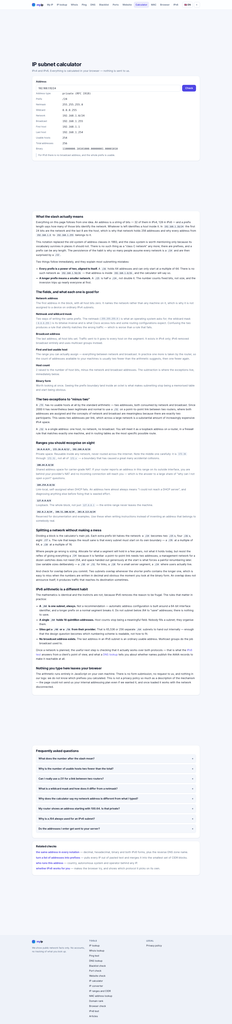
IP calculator (96, 980)
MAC (153, 4)
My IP (50, 4)
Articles (93, 1016)
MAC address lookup (100, 995)
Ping (84, 4)
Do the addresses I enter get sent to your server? (69, 828)
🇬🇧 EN (187, 4)
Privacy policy (154, 945)
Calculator (141, 4)
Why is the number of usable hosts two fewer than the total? (76, 768)
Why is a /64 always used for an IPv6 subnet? (67, 818)
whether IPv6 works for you (53, 868)
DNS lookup (110, 654)
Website (127, 4)
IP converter (96, 985)
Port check (95, 970)
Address (41, 81)
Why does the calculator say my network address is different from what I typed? (88, 798)
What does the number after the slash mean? (67, 758)
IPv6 (175, 4)
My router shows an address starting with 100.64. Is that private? (79, 808)
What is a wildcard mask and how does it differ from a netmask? (78, 788)
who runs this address (49, 863)
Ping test (94, 955)
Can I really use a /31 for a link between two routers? (71, 778)
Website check (97, 975)
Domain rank (96, 1000)
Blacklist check (97, 965)
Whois (74, 4)
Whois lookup (96, 950)
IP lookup (62, 4)
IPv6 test (94, 1011)
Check (189, 88)
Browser (165, 4)
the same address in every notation (57, 852)
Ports (116, 4)
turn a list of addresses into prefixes (58, 857)
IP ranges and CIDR (100, 990)
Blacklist (104, 4)
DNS (92, 4)
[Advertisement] (116, 36)
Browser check (97, 1006)
